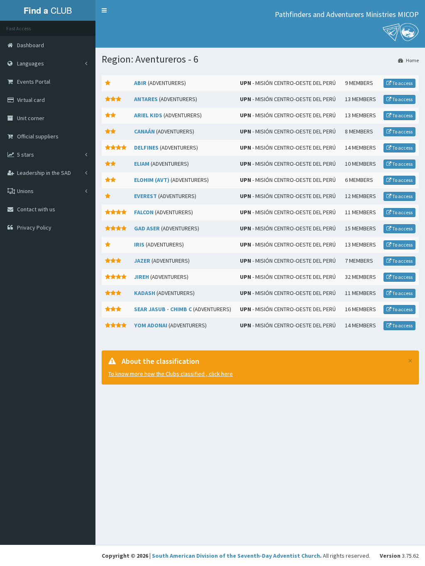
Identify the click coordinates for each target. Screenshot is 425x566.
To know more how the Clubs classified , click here (170, 373)
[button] (104, 10)
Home (412, 60)
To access (402, 83)
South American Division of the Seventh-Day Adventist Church (236, 555)
